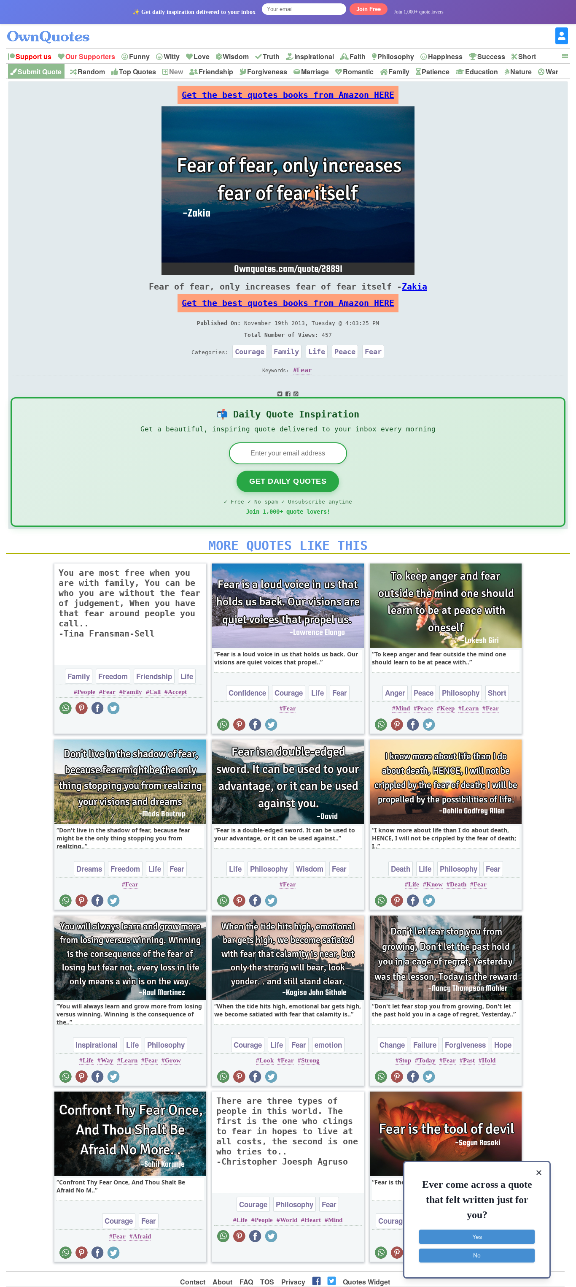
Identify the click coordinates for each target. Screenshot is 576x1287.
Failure (424, 1045)
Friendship (216, 71)
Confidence (247, 693)
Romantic (358, 71)
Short (527, 56)
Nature (521, 71)
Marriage (315, 71)
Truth (271, 56)
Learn (470, 708)
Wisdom (236, 56)
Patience (435, 71)
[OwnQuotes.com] (53, 29)
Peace (344, 351)
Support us (33, 56)
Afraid (142, 1236)
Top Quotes (137, 71)
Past (469, 1060)
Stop (405, 1060)
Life (316, 351)
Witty (172, 56)
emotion (328, 1045)
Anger (395, 693)
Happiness (445, 56)
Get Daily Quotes (287, 481)
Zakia (414, 287)
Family (398, 71)
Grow (173, 1060)
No (477, 1255)
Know (434, 884)
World (288, 1220)
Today (427, 1060)
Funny (139, 56)
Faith (358, 56)
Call (155, 691)
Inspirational (314, 56)
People (86, 691)
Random (91, 71)
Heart (312, 1220)
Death (400, 869)
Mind (403, 708)
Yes (477, 1236)
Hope (502, 1045)
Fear (373, 351)
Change (392, 1045)
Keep (447, 708)
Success (491, 56)
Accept (177, 691)
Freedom (113, 676)
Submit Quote (40, 71)
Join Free (368, 9)
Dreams (89, 869)
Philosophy (395, 56)
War (552, 71)
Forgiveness (267, 71)
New (176, 71)
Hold (488, 1060)
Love (202, 56)
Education (481, 71)
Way (107, 1060)
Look (266, 1060)
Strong (310, 1060)
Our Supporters (90, 56)
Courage (249, 351)
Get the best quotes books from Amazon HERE (288, 95)
